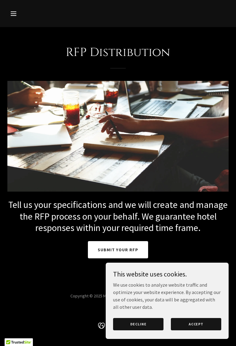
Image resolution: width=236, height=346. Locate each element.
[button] (32, 13)
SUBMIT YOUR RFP (118, 250)
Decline (138, 324)
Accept (196, 324)
